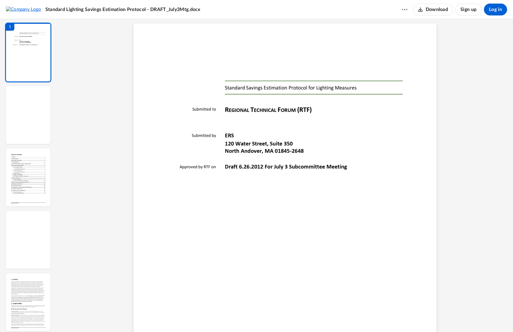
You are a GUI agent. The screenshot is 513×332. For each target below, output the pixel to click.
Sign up (468, 9)
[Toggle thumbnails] (230, 317)
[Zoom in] (305, 317)
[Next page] (273, 317)
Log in (495, 9)
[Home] (23, 9)
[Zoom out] (285, 317)
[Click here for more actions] (405, 9)
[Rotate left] (317, 317)
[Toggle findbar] (241, 317)
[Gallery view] (329, 317)
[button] (28, 52)
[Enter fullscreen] (339, 317)
